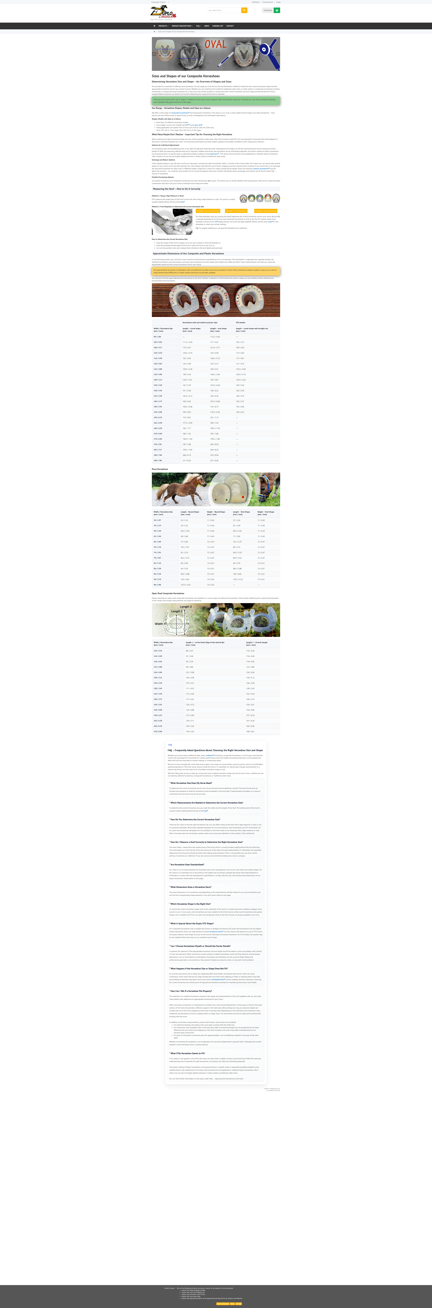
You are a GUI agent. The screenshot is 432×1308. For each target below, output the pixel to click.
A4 (216, 221)
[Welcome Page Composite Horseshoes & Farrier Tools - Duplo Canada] (163, 11)
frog (181, 202)
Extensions (213, 154)
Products (163, 26)
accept (238, 1304)
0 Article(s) (268, 10)
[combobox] (160, 2)
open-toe (197, 125)
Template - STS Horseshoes (236, 211)
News (206, 26)
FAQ (198, 26)
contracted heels (217, 979)
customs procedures (260, 168)
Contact (230, 26)
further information (223, 1304)
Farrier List (217, 26)
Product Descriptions (182, 26)
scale (270, 221)
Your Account (268, 2)
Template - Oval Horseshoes (266, 211)
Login (278, 2)
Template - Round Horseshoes (208, 211)
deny (232, 1304)
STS (187, 125)
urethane (209, 755)
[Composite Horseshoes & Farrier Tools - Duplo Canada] (154, 26)
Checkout (255, 2)
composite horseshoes (179, 113)
